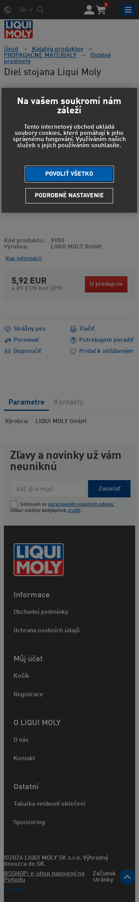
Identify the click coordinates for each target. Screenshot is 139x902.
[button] (69, 174)
